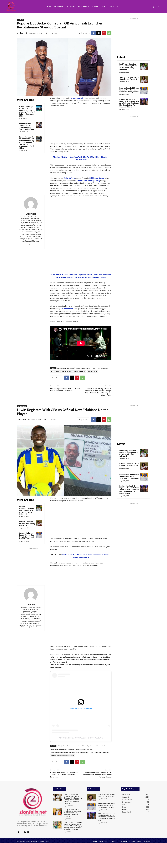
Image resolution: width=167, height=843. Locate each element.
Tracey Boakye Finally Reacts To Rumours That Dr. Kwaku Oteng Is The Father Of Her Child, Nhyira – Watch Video (98, 391)
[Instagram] (153, 7)
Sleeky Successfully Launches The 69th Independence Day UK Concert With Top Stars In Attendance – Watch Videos (26, 142)
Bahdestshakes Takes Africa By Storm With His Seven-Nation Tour (26, 126)
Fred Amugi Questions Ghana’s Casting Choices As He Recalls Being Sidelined (128, 67)
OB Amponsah (77, 98)
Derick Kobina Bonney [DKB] (87, 181)
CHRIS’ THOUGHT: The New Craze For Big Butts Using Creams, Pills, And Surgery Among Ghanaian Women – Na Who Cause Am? (73, 825)
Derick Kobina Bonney (83, 368)
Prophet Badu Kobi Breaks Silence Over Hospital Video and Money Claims (129, 90)
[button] (159, 6)
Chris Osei (23, 33)
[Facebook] (149, 7)
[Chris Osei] (31, 204)
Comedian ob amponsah (65, 368)
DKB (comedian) (103, 368)
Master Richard (67, 371)
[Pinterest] (104, 33)
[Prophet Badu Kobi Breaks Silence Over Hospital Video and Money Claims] (144, 90)
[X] (98, 33)
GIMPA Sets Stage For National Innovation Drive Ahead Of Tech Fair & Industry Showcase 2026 (27, 111)
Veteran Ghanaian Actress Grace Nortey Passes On (129, 78)
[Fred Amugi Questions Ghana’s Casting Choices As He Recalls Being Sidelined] (144, 66)
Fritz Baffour (69, 178)
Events (20, 19)
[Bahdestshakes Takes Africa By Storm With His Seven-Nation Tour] (39, 125)
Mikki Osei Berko (96, 178)
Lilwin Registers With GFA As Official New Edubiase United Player (65, 389)
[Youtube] (28, 832)
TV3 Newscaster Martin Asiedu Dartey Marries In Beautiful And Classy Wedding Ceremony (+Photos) (72, 812)
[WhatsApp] (109, 33)
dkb (94, 368)
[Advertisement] (33, 173)
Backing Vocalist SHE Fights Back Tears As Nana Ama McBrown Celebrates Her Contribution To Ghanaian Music (129, 103)
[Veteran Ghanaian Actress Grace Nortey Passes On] (144, 79)
